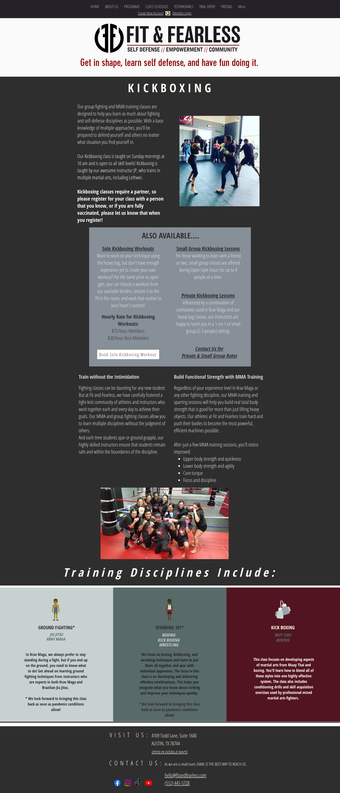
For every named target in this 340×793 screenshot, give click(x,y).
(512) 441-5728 (177, 782)
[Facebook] (117, 783)
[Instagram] (128, 783)
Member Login (182, 13)
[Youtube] (148, 783)
